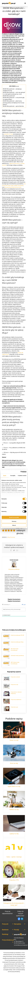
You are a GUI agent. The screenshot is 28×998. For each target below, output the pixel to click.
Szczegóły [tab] (12, 475)
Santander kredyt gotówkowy (17, 655)
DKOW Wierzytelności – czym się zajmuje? (14, 92)
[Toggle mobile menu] (25, 3)
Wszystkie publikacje (14, 569)
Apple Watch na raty (14, 786)
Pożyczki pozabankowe (16, 699)
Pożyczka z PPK (14, 880)
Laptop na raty (14, 834)
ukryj (17, 86)
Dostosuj (14, 521)
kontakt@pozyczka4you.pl (20, 945)
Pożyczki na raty (14, 684)
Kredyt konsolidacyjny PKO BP (17, 635)
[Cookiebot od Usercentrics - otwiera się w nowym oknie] (20, 472)
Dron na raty (14, 763)
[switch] (24, 503)
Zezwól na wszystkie (14, 517)
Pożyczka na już (14, 707)
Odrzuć (14, 525)
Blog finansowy (11, 537)
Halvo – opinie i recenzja (14, 857)
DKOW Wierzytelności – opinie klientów (13, 106)
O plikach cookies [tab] (22, 475)
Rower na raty (14, 740)
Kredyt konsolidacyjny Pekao (17, 642)
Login (24, 604)
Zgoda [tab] (4, 475)
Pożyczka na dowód (15, 677)
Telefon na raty (14, 809)
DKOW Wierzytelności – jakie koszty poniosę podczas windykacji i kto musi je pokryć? (13, 102)
